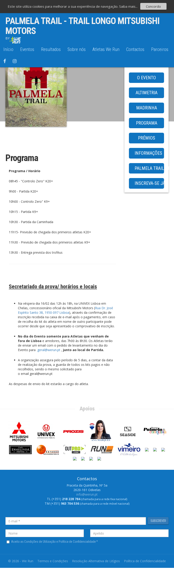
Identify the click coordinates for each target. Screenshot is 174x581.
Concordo (153, 6)
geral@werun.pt (48, 350)
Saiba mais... (128, 6)
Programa (146, 123)
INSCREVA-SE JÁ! (149, 183)
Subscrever (158, 521)
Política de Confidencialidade (145, 561)
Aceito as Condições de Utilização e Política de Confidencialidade (54, 541)
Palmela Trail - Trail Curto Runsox (149, 168)
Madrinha (146, 108)
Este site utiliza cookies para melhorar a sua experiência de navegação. (63, 6)
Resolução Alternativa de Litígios (96, 561)
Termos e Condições (52, 561)
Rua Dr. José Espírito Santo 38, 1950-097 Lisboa (65, 310)
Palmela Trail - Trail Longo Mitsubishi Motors (82, 26)
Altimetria (146, 92)
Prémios (146, 138)
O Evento (146, 77)
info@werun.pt (87, 494)
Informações (148, 153)
